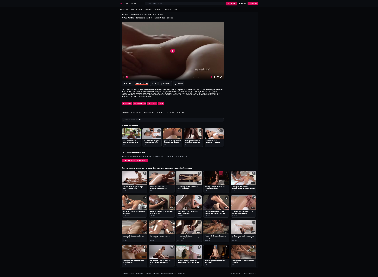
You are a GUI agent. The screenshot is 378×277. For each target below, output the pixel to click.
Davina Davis (180, 112)
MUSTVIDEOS (128, 3)
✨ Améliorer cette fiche (132, 120)
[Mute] (201, 77)
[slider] (158, 77)
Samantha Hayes (136, 112)
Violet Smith (170, 112)
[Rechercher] (224, 3)
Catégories (148, 9)
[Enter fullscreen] (221, 77)
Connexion (242, 3)
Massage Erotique (140, 103)
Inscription (253, 3)
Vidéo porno (124, 9)
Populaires (158, 9)
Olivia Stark (159, 112)
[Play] (124, 77)
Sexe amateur (125, 14)
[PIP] (217, 77)
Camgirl (176, 9)
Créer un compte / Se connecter (134, 160)
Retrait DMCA (182, 273)
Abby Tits (125, 112)
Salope (133, 14)
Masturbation (126, 103)
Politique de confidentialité (168, 273)
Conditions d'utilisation (152, 273)
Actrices (168, 9)
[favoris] (138, 131)
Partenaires (139, 273)
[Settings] (214, 77)
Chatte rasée (152, 103)
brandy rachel (149, 112)
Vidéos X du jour (136, 9)
